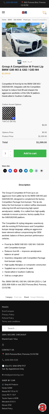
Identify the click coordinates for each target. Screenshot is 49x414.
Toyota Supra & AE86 (10, 398)
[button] (43, 26)
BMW (10, 20)
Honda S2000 (7, 388)
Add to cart (30, 153)
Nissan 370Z (6, 405)
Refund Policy (8, 318)
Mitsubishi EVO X (9, 402)
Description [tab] (24, 185)
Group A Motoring (37, 297)
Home (4, 20)
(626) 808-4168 (11, 2)
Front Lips (26, 20)
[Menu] (3, 12)
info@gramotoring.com (14, 375)
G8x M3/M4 (18, 20)
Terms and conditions (11, 321)
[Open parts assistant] (42, 407)
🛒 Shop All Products (10, 385)
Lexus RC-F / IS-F (9, 395)
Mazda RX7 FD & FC (10, 391)
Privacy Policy (8, 314)
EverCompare (8, 311)
